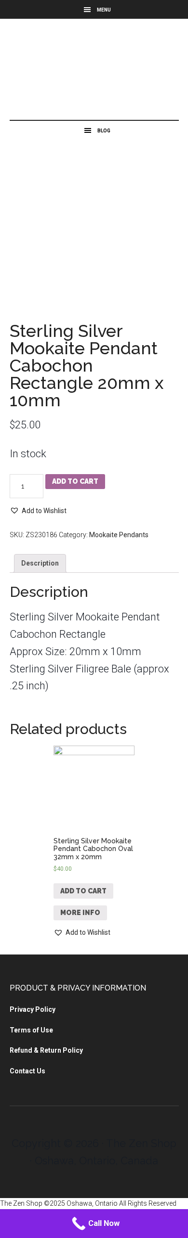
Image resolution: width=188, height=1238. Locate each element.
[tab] (40, 563)
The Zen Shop (94, 72)
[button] (38, 510)
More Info (80, 912)
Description (40, 563)
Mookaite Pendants (118, 535)
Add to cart (75, 481)
